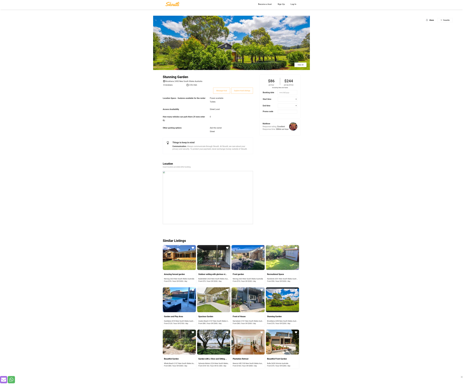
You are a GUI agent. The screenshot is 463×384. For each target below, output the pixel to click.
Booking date (268, 92)
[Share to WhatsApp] (11, 379)
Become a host (265, 4)
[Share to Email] (3, 379)
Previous (166, 299)
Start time (267, 99)
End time (266, 106)
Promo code (268, 111)
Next (192, 299)
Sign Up (281, 4)
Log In (293, 4)
